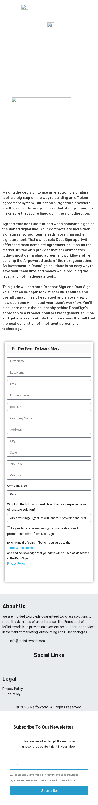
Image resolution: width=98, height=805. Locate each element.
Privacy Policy (16, 563)
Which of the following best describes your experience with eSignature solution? (47, 506)
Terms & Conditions (20, 548)
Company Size (17, 485)
